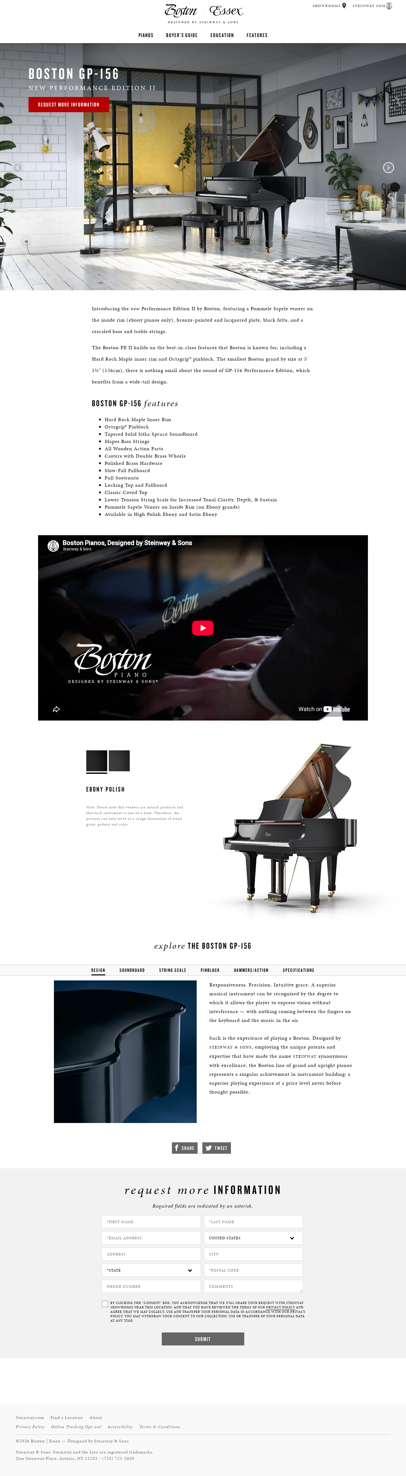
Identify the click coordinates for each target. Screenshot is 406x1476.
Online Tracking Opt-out (76, 1427)
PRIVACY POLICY (280, 1307)
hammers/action (251, 970)
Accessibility (120, 1427)
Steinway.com (369, 5)
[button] (344, 5)
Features (257, 35)
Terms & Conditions (159, 1427)
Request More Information (69, 104)
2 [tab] (217, 278)
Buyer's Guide (182, 35)
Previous (17, 167)
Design (98, 970)
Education (222, 35)
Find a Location (66, 1418)
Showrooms (327, 5)
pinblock (210, 970)
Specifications (299, 970)
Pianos (146, 35)
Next (388, 167)
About (95, 1418)
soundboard (132, 970)
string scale (173, 970)
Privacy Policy (30, 1427)
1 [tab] (188, 278)
